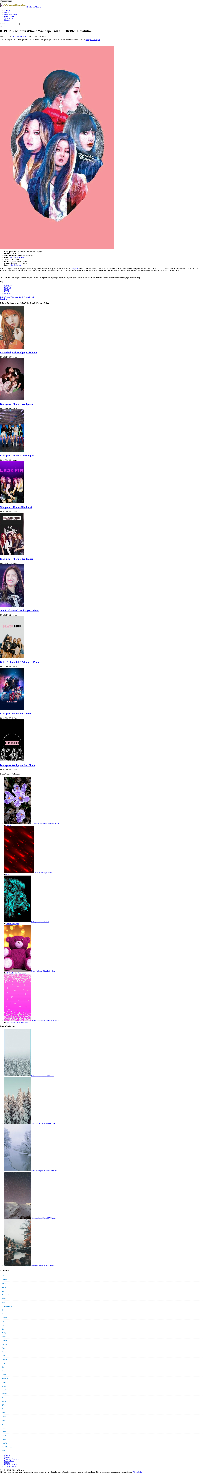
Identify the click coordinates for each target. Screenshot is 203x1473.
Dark (3, 1329)
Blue (3, 1302)
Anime (4, 1287)
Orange (4, 1409)
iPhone (6, 290)
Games (4, 1367)
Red (7, 874)
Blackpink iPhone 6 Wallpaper (16, 558)
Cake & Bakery (7, 1306)
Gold (3, 1371)
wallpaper (75, 268)
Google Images (16, 265)
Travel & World (7, 1447)
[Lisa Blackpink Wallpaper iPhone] (12, 348)
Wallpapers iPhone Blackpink (16, 507)
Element (4, 1340)
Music (4, 1397)
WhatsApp (15, 297)
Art (3, 1291)
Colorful (4, 1318)
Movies (4, 1394)
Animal (4, 1283)
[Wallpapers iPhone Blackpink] (12, 503)
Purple (4, 1416)
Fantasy (4, 1344)
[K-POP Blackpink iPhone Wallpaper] (101, 147)
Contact (6, 12)
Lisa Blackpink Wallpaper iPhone (18, 352)
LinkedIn (27, 297)
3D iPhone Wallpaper (33, 7)
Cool (3, 1321)
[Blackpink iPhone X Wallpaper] (12, 451)
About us (7, 10)
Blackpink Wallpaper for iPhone (17, 765)
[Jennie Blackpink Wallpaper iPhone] (12, 606)
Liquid (4, 1386)
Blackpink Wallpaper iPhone (15, 713)
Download (3, 299)
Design (4, 1333)
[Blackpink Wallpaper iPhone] (12, 709)
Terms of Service (10, 18)
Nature (4, 1401)
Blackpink (7, 288)
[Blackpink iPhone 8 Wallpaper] (12, 399)
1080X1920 (8, 286)
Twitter (2, 297)
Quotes (4, 1420)
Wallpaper (7, 293)
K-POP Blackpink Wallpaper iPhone (20, 662)
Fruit (3, 1363)
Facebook (8, 297)
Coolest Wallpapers (12, 924)
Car (3, 1310)
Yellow (4, 1451)
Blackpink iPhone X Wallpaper (17, 455)
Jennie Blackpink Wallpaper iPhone (19, 610)
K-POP (6, 292)
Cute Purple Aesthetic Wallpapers (17, 1022)
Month (4, 1390)
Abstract (4, 1280)
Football (4, 1359)
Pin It (32, 297)
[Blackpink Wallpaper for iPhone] (12, 761)
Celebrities (5, 1314)
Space (4, 1435)
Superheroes (6, 1443)
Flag (3, 1348)
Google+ (21, 297)
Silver (3, 1432)
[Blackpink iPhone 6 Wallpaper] (12, 554)
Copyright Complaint (11, 14)
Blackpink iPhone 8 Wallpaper (16, 404)
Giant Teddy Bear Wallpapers (16, 973)
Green (4, 1375)
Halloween (5, 1378)
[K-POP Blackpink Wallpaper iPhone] (12, 657)
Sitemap (7, 20)
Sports (4, 1439)
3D (3, 1276)
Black (3, 1299)
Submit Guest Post (10, 1465)
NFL (3, 1405)
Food (3, 1356)
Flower (8, 825)
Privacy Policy (9, 16)
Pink (3, 1413)
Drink (3, 1337)
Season (4, 1428)
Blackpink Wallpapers (20, 36)
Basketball (5, 1295)
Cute (3, 1325)
